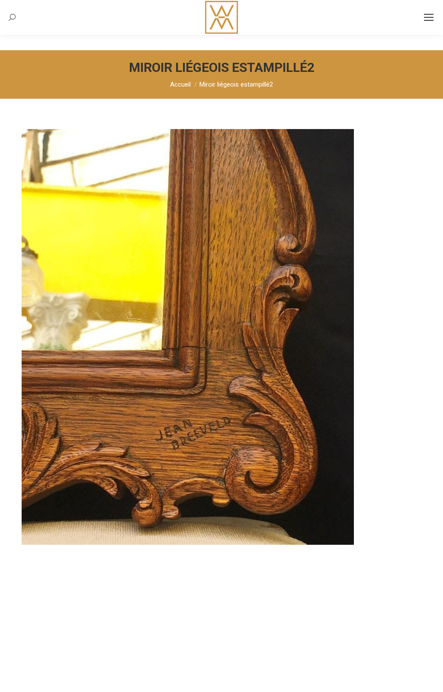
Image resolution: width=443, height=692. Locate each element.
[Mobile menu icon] (428, 17)
